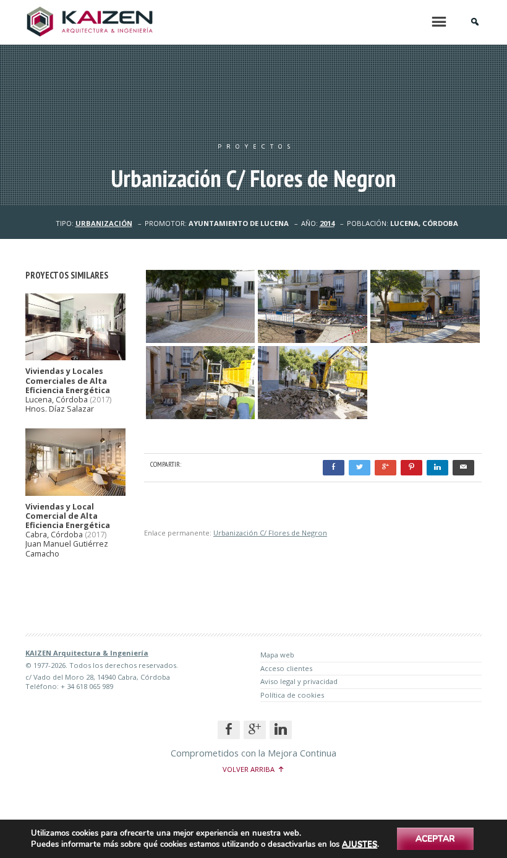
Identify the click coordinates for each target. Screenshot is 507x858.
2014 (327, 223)
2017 (100, 399)
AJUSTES (359, 844)
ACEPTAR (435, 838)
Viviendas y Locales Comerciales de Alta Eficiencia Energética (67, 380)
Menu (439, 21)
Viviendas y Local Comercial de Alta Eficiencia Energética (67, 516)
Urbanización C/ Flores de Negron (270, 532)
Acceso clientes (286, 668)
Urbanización (103, 223)
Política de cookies (292, 695)
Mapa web (277, 654)
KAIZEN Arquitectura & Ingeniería (86, 652)
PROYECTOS (256, 146)
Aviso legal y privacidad (299, 681)
